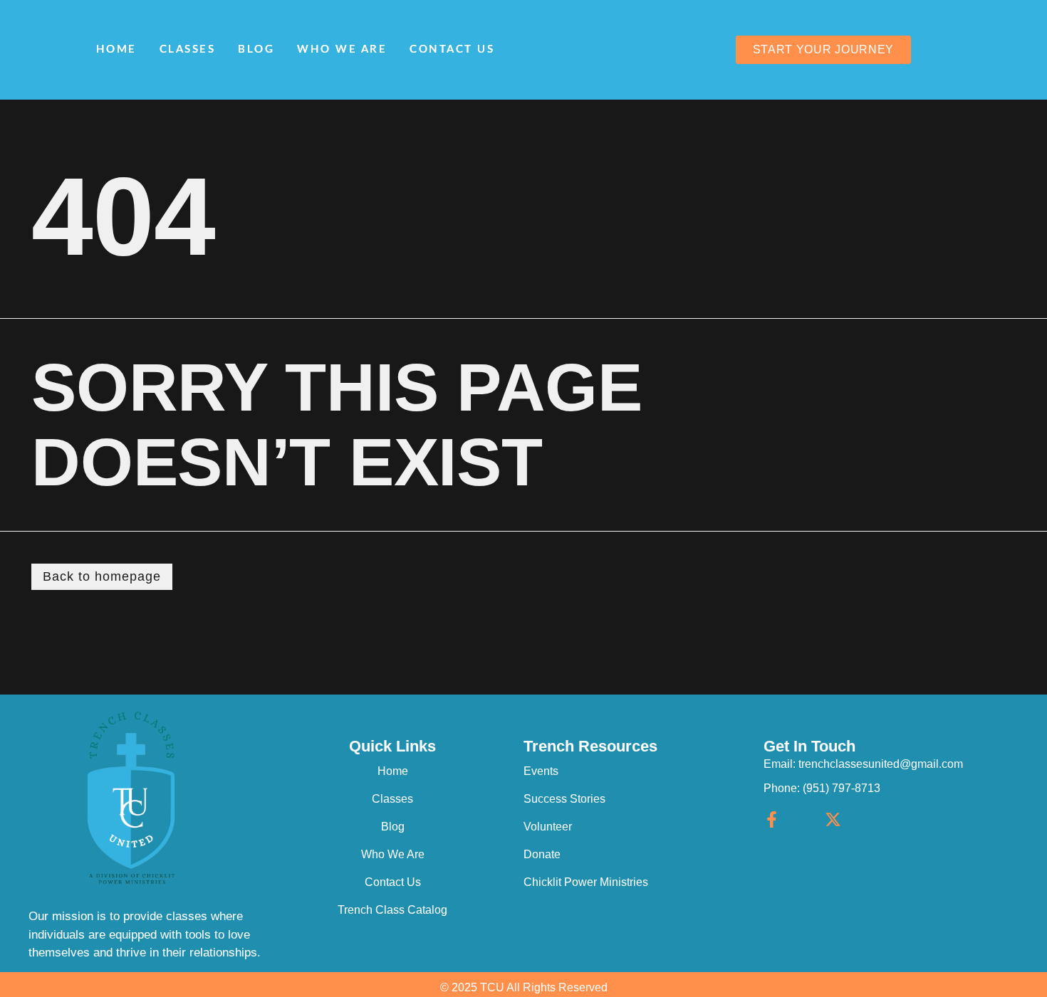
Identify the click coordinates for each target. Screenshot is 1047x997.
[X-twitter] (833, 819)
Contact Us (452, 49)
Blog (256, 49)
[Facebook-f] (772, 819)
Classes (188, 49)
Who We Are (342, 49)
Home (116, 49)
